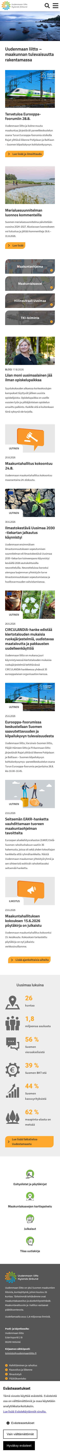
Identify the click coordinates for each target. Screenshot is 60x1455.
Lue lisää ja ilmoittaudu (27, 154)
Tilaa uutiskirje (30, 1251)
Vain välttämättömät (20, 1434)
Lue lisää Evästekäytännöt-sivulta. (24, 1411)
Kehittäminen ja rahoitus (23, 1365)
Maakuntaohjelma (30, 266)
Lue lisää (17, 245)
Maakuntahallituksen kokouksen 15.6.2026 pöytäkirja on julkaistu (23, 920)
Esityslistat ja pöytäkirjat (30, 1184)
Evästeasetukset (22, 1423)
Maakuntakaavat (30, 283)
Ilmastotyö (15, 1374)
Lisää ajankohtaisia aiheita (32, 960)
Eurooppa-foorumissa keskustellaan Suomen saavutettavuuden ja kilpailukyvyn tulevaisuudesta (29, 729)
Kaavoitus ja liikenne (20, 1369)
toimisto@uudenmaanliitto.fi (20, 1353)
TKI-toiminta (30, 317)
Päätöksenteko (17, 1378)
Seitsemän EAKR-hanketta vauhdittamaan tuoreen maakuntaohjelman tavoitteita (26, 826)
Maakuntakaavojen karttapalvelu (30, 1206)
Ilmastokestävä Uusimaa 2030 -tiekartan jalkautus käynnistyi (30, 532)
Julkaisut (30, 1228)
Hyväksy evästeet (19, 1445)
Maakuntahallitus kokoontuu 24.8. (28, 465)
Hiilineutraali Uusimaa (30, 300)
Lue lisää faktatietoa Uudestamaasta (24, 1141)
